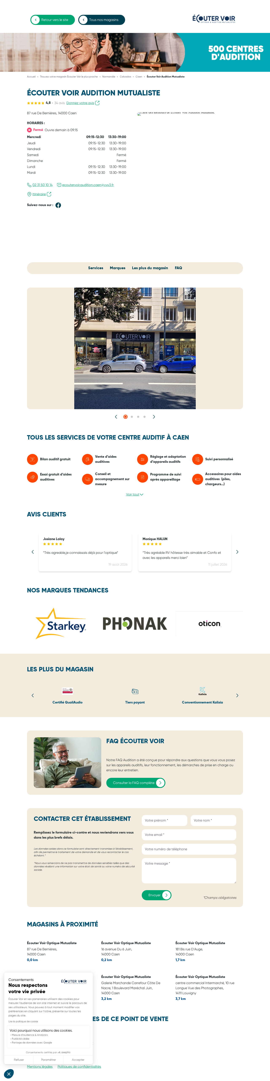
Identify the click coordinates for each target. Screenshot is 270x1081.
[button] (9, 1074)
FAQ (178, 268)
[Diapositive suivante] (153, 416)
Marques (117, 268)
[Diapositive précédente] (116, 416)
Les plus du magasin (150, 268)
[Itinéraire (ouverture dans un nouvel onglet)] (176, 112)
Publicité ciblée (20, 1038)
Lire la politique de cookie (23, 1021)
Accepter (78, 1059)
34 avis (59, 103)
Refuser (19, 1059)
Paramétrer (48, 1059)
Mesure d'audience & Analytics (30, 1034)
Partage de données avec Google (32, 1042)
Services (95, 268)
